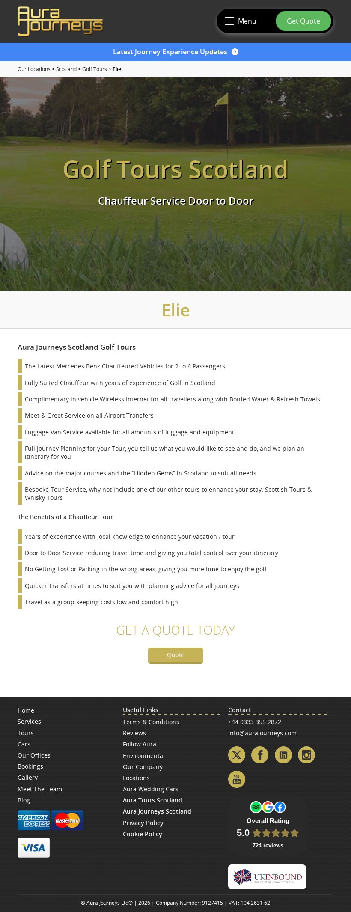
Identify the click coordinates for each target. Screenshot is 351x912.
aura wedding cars (150, 789)
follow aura (139, 744)
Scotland (66, 69)
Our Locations (34, 69)
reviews (134, 733)
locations (136, 778)
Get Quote (303, 21)
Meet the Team (40, 789)
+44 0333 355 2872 (254, 722)
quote (175, 655)
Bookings (30, 766)
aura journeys (60, 21)
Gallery (28, 777)
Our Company (143, 767)
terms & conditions (151, 722)
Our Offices (34, 755)
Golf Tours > (96, 69)
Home (26, 710)
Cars (24, 744)
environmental (144, 756)
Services (29, 721)
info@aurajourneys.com (262, 733)
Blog (24, 800)
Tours (26, 733)
